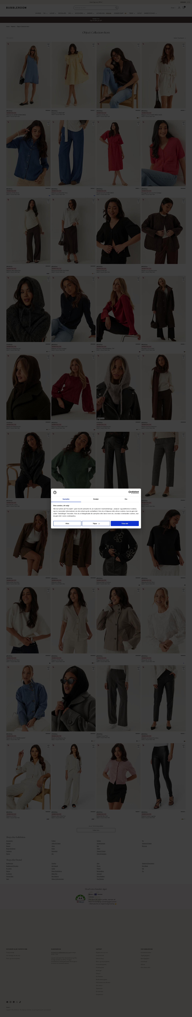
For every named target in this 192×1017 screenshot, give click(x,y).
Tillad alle (125, 523)
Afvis (67, 523)
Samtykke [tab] (66, 499)
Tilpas (95, 523)
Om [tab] (126, 499)
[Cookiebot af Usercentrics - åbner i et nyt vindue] (130, 492)
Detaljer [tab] (96, 499)
